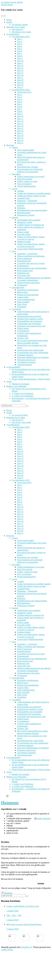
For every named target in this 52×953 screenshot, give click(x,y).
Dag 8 (19, 56)
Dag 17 (20, 77)
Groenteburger (23, 331)
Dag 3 (19, 44)
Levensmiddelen (13, 367)
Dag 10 (20, 61)
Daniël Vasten (7, 4)
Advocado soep (23, 275)
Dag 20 (20, 85)
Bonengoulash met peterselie (29, 316)
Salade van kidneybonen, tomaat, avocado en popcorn (31, 238)
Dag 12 (20, 65)
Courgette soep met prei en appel (31, 263)
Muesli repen (22, 292)
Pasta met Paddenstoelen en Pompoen (33, 357)
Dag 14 (20, 70)
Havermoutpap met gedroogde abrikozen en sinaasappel (30, 170)
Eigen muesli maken (25, 150)
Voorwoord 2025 (24, 92)
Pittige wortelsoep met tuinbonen (31, 256)
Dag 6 (19, 51)
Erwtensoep (22, 285)
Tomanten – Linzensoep (27, 254)
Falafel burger (23, 328)
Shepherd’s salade (24, 222)
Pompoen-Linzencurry (26, 360)
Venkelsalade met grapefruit (28, 220)
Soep (14, 251)
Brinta (19, 155)
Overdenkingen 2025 (21, 90)
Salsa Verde (22, 304)
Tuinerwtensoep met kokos (28, 282)
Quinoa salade (23, 232)
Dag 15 (20, 73)
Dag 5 (19, 49)
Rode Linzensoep (24, 258)
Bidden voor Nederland (16, 386)
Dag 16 (20, 75)
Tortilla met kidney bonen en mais (31, 196)
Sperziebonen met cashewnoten (30, 350)
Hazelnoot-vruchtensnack (28, 290)
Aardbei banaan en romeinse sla (30, 225)
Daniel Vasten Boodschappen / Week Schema (31, 379)
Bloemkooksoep (24, 261)
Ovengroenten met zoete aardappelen (32, 352)
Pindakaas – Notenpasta (27, 200)
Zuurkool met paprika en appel (30, 319)
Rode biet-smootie (24, 179)
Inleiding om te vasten (15, 27)
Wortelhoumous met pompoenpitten (32, 210)
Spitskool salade (24, 241)
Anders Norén (7, 949)
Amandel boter (23, 198)
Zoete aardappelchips (26, 299)
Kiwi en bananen (24, 184)
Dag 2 (19, 41)
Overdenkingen (12, 34)
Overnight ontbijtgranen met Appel (31, 152)
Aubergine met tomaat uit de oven (31, 326)
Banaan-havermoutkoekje (28, 295)
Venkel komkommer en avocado (30, 176)
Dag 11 (20, 63)
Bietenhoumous (23, 213)
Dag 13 (20, 68)
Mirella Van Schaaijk (20, 384)
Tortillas (20, 191)
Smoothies (16, 174)
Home (9, 20)
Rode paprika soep (25, 270)
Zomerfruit (21, 307)
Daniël (9, 22)
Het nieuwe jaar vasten (21, 32)
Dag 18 (20, 80)
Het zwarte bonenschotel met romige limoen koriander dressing (32, 341)
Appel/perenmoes (24, 364)
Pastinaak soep (23, 273)
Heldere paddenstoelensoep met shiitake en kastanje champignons (34, 279)
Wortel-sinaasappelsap (26, 186)
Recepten (10, 145)
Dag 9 (19, 58)
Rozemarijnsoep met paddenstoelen (32, 268)
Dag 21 (20, 87)
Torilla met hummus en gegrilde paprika (34, 193)
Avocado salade (23, 234)
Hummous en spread (25, 215)
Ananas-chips (23, 297)
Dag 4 (19, 46)
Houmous (21, 208)
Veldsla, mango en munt (27, 181)
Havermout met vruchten (27, 167)
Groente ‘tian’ (23, 338)
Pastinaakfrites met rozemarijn (29, 321)
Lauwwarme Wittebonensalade (30, 249)
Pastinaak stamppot (25, 355)
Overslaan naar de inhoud (12, 2)
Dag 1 (19, 39)
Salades (15, 217)
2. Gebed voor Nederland (22, 396)
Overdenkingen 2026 (21, 36)
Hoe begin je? (17, 29)
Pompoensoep (23, 266)
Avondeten (16, 309)
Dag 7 (19, 53)
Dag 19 (20, 82)
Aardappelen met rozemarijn (29, 323)
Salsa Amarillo (23, 302)
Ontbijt (15, 147)
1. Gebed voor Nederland (22, 393)
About (9, 381)
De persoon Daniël (20, 24)
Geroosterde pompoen (26, 362)
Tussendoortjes (18, 287)
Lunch (14, 188)
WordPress (25, 947)
